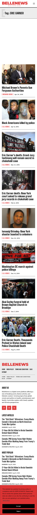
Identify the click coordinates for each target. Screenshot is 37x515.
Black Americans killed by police (18, 122)
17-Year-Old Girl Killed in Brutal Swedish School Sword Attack (17, 431)
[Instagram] (9, 408)
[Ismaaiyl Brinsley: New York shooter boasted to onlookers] (18, 218)
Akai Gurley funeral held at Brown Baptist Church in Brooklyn (15, 304)
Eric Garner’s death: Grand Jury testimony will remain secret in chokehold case (18, 158)
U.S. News (6, 127)
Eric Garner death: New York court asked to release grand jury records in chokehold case (17, 196)
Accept (18, 506)
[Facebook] (4, 408)
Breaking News (8, 94)
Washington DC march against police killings (17, 268)
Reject (18, 511)
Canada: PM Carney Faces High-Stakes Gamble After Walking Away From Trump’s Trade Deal (18, 441)
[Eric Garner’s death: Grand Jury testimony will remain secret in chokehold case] (18, 142)
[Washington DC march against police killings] (18, 253)
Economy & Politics (8, 447)
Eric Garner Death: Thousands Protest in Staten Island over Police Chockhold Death (17, 342)
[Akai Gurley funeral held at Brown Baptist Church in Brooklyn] (18, 289)
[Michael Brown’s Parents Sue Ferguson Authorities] (18, 74)
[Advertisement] (18, 40)
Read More (6, 500)
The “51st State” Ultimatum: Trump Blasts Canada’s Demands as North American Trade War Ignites (18, 422)
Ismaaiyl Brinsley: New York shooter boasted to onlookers (17, 233)
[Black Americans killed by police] (18, 110)
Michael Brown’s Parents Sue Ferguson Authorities (17, 89)
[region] (18, 500)
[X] (14, 408)
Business (5, 427)
